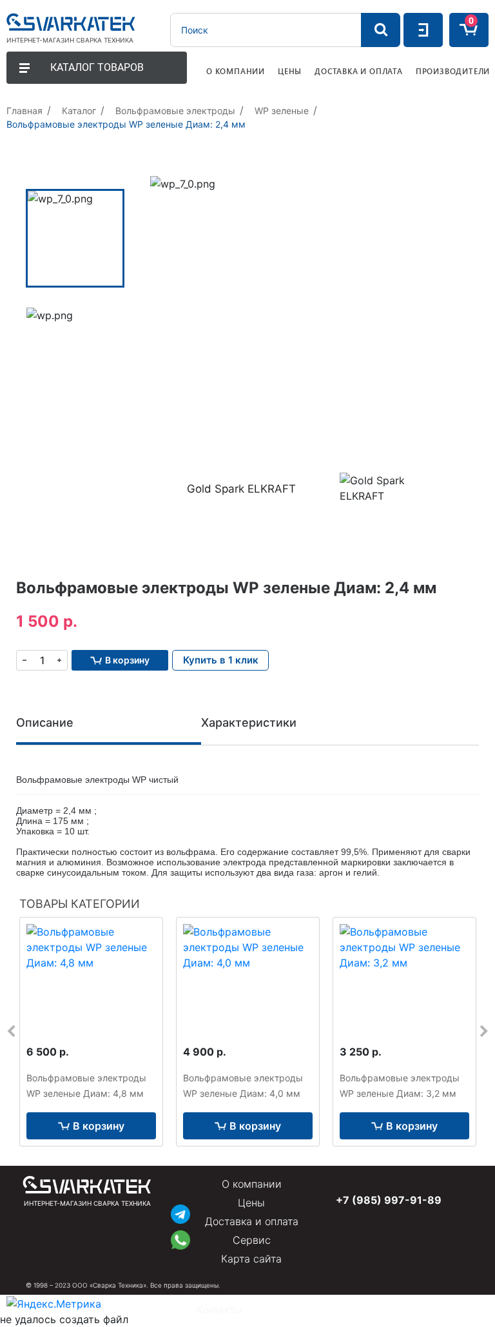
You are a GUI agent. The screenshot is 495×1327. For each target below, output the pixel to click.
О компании (252, 1183)
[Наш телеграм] (180, 1212)
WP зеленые (282, 110)
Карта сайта (251, 1258)
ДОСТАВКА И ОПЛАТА (359, 71)
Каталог (79, 110)
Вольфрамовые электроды (175, 110)
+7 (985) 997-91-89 (389, 1200)
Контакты (219, 1309)
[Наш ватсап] (180, 1238)
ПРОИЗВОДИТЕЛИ (453, 71)
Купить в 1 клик (220, 660)
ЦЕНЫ (290, 71)
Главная (24, 110)
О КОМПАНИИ (235, 71)
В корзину (98, 1125)
